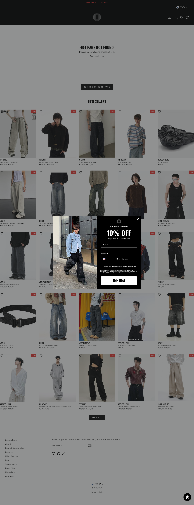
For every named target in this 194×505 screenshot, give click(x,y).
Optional (104, 253)
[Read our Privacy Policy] (136, 271)
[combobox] (107, 259)
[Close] (138, 219)
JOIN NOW (119, 280)
